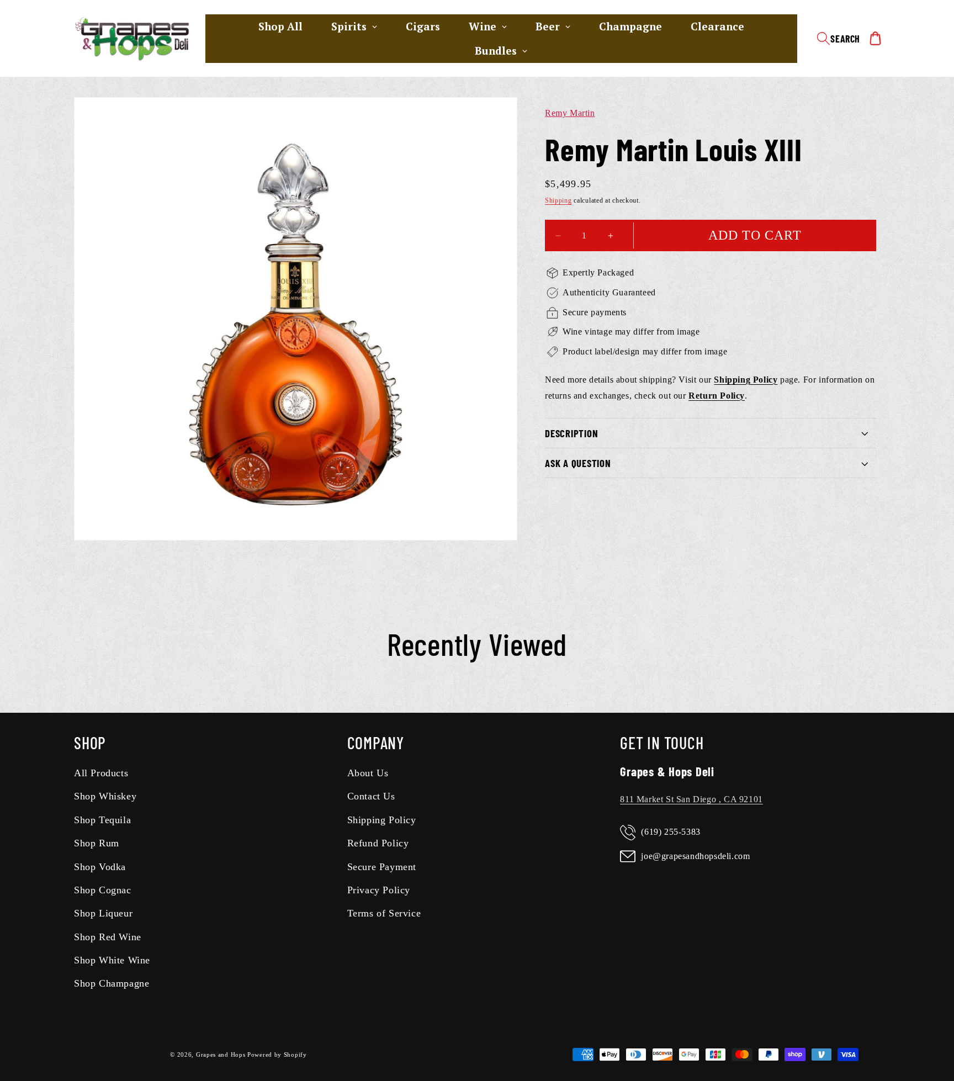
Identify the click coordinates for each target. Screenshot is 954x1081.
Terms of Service (384, 913)
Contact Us (371, 796)
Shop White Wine (112, 960)
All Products (101, 772)
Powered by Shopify (277, 1054)
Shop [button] (90, 743)
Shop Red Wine (107, 936)
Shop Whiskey (105, 796)
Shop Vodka (100, 866)
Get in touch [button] (661, 743)
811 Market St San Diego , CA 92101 (691, 799)
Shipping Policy (381, 819)
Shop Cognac (102, 889)
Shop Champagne (111, 983)
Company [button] (375, 743)
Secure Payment (381, 866)
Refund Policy (378, 843)
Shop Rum (96, 843)
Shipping (558, 200)
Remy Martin (570, 113)
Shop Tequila (102, 819)
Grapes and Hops (221, 1054)
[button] (838, 39)
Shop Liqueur (103, 913)
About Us (368, 772)
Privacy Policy (378, 889)
